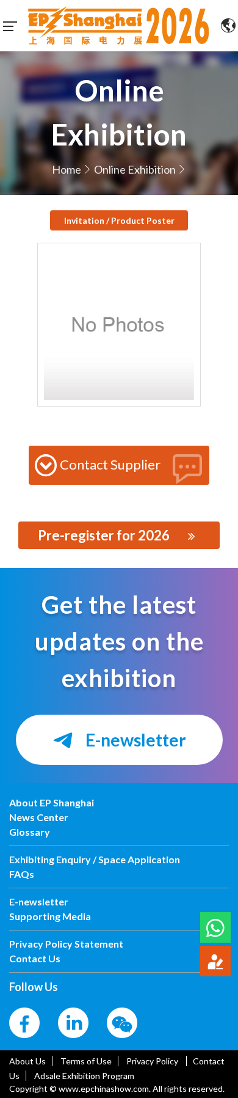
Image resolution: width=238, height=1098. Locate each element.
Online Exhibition (135, 169)
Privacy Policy (153, 1061)
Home (66, 169)
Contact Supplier (110, 464)
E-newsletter (134, 739)
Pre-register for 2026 (104, 535)
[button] (215, 927)
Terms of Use (86, 1061)
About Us (27, 1061)
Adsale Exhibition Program (84, 1075)
